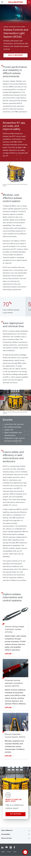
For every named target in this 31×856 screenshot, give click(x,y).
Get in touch (15, 814)
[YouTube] (6, 847)
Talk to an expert (15, 55)
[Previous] (2, 398)
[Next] (29, 398)
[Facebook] (15, 847)
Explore (8, 654)
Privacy (9, 851)
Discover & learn (6, 838)
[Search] (29, 2)
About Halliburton (6, 830)
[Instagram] (10, 847)
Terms (14, 851)
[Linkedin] (2, 847)
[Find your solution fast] (25, 852)
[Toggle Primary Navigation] (2, 2)
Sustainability (5, 834)
